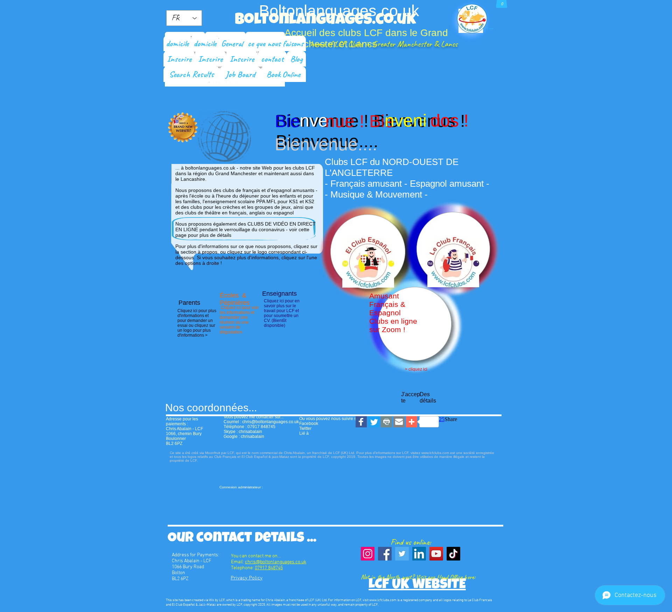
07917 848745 (269, 568)
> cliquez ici (416, 369)
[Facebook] (385, 554)
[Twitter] (402, 554)
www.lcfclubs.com (383, 600)
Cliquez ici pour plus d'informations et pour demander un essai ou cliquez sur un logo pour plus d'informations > (196, 323)
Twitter (305, 428)
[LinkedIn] (419, 554)
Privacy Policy (246, 578)
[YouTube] (436, 554)
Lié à (304, 433)
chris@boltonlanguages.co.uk (270, 421)
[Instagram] (367, 554)
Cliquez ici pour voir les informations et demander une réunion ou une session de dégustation (239, 320)
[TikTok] (453, 554)
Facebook (308, 423)
